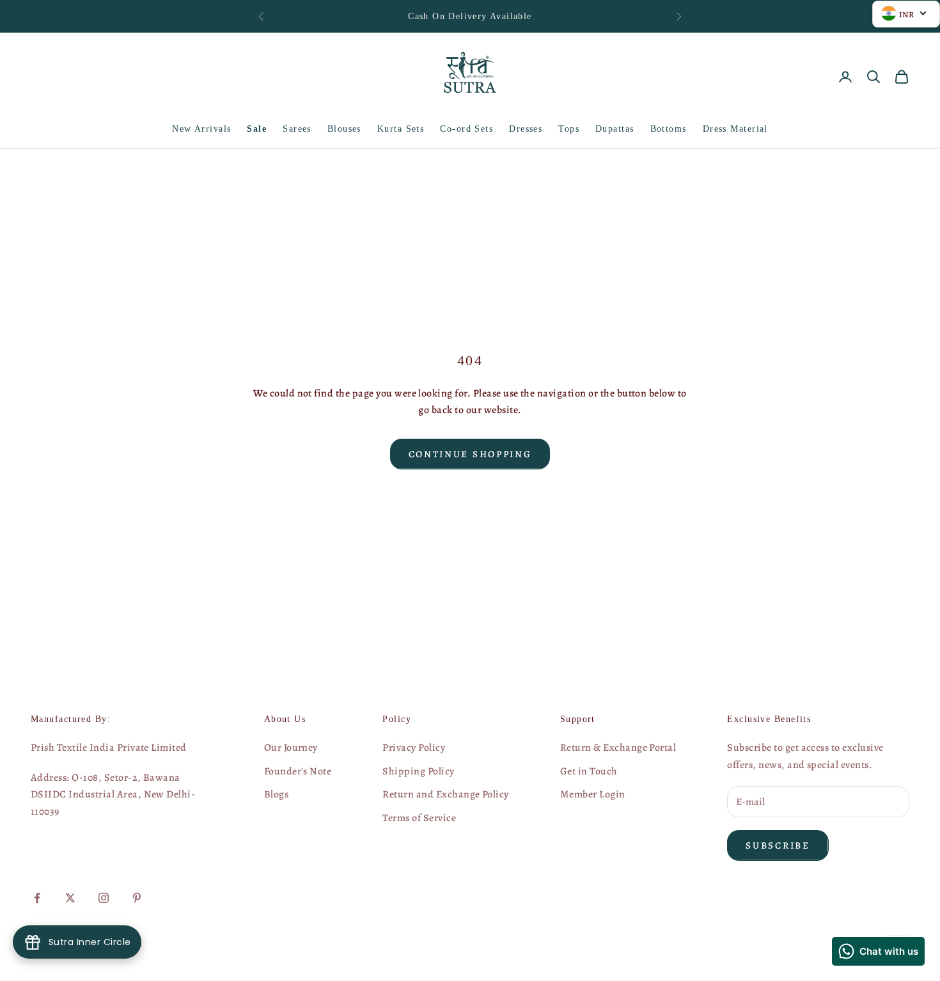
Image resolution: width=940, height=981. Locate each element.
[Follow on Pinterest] (136, 897)
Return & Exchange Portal (618, 748)
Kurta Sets (400, 128)
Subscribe (778, 845)
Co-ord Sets (466, 128)
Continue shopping (470, 454)
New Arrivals (201, 128)
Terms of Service (419, 818)
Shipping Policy (418, 771)
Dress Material (735, 128)
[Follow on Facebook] (37, 897)
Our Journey (291, 748)
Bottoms (668, 128)
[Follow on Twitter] (70, 897)
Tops (568, 128)
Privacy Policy (413, 748)
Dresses (525, 128)
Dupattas (614, 128)
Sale (257, 128)
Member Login (592, 794)
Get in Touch (589, 771)
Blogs (276, 794)
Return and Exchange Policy (445, 794)
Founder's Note (298, 771)
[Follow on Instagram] (103, 897)
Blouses (344, 128)
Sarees (297, 128)
